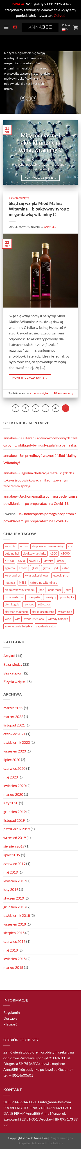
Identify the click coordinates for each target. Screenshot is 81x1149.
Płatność (10, 1024)
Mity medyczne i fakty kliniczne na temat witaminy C (40, 142)
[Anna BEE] (40, 27)
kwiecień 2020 (14, 785)
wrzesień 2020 (14, 751)
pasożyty (50, 597)
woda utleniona (34, 619)
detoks (48, 561)
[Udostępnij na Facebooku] (28, 98)
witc (17, 619)
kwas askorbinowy (37, 575)
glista (35, 568)
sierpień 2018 (14, 932)
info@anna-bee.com (55, 1102)
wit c (8, 619)
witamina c (65, 612)
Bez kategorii (13, 673)
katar (65, 568)
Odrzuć (59, 15)
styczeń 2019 (13, 898)
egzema (10, 568)
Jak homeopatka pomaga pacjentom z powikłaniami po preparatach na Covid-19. (40, 499)
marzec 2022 (13, 716)
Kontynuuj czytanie (40, 177)
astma (24, 546)
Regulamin (11, 1012)
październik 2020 (16, 742)
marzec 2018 (13, 967)
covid (21, 561)
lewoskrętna (61, 575)
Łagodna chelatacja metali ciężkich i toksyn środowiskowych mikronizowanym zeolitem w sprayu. (38, 479)
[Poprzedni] (15, 408)
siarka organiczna (43, 612)
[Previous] (11, 152)
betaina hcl (12, 553)
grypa (46, 568)
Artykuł (9, 655)
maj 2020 (10, 777)
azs (70, 546)
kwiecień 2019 (14, 881)
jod (56, 568)
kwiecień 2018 (14, 958)
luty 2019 (10, 889)
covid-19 (34, 561)
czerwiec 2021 (14, 734)
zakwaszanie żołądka (18, 626)
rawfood (29, 604)
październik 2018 (16, 915)
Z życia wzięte (19, 198)
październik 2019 (16, 829)
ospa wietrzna (14, 597)
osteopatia (33, 597)
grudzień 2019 (14, 811)
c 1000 (9, 561)
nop (41, 590)
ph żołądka (67, 597)
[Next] (70, 152)
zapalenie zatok (46, 626)
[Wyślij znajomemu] (33, 98)
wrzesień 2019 (14, 837)
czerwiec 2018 (14, 941)
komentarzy (63, 393)
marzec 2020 (13, 794)
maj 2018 (10, 950)
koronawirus (13, 575)
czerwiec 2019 (14, 863)
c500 (53, 553)
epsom (23, 568)
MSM (22, 582)
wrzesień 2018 (14, 924)
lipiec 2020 (11, 759)
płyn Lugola (12, 604)
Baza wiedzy (12, 664)
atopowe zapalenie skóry (48, 546)
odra (68, 590)
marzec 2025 (13, 708)
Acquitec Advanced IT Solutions (40, 1143)
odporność (54, 590)
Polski (66, 25)
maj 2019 (10, 872)
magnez (10, 582)
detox (61, 561)
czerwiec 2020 (14, 768)
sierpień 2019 (14, 846)
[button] (6, 27)
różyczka (44, 604)
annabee (50, 226)
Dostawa (10, 1018)
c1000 (65, 553)
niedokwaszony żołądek (20, 590)
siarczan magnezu (16, 612)
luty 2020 (10, 803)
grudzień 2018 (14, 907)
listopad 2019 (14, 820)
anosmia (10, 546)
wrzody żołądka (58, 619)
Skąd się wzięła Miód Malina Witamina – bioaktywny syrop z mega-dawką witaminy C (39, 209)
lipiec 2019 (11, 855)
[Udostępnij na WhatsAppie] (22, 98)
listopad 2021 (14, 725)
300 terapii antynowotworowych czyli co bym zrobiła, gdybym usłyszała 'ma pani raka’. (40, 441)
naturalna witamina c (43, 582)
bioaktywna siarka (34, 553)
